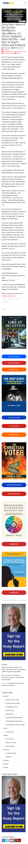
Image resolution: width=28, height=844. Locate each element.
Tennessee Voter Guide (13, 703)
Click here (4, 683)
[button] (24, 2)
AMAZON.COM (14, 544)
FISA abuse (11, 299)
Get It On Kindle (14, 369)
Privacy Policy (10, 732)
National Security (8, 53)
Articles (6, 735)
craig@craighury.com (9, 296)
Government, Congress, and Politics (14, 51)
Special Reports (10, 746)
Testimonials (9, 714)
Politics (18, 53)
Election (6, 696)
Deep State (6, 50)
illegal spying (5, 301)
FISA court (18, 299)
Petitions (6, 760)
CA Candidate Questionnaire (14, 717)
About (5, 728)
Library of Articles (11, 742)
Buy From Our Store (14, 356)
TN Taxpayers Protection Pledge (15, 725)
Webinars (9, 757)
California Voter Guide (12, 700)
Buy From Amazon (14, 363)
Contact (6, 764)
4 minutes (19, 186)
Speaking (6, 750)
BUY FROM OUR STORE (14, 417)
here (23, 108)
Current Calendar (11, 753)
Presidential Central (12, 707)
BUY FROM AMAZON (14, 426)
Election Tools (10, 710)
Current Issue (10, 739)
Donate (6, 767)
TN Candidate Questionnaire (14, 721)
